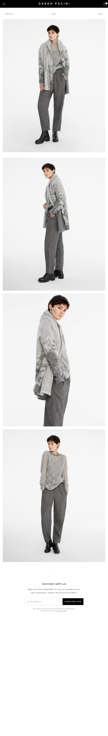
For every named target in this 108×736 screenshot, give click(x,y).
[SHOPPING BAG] (105, 3)
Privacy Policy (62, 611)
